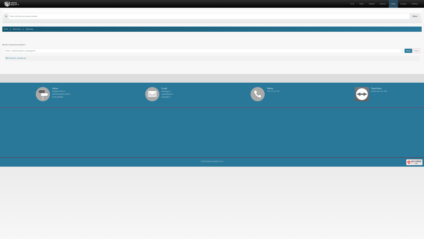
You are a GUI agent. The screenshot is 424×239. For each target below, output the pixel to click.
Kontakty (403, 4)
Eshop (393, 4)
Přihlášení (415, 4)
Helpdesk (372, 4)
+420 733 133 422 (273, 91)
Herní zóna (17, 29)
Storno (416, 51)
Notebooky (29, 29)
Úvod (352, 4)
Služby (361, 4)
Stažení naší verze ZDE (379, 91)
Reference (383, 4)
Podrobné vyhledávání (17, 58)
